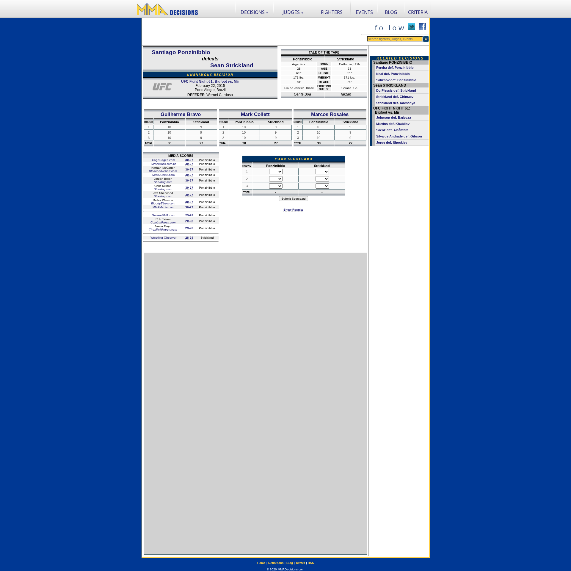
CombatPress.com (162, 222)
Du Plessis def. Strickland (396, 90)
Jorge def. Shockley (391, 142)
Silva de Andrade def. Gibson (399, 136)
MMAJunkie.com (163, 174)
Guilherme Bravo (181, 114)
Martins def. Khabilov (393, 124)
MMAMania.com (163, 207)
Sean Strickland (231, 65)
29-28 (189, 215)
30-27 (189, 160)
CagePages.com (163, 160)
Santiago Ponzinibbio (181, 52)
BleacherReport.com (163, 171)
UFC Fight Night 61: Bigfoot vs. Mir (210, 81)
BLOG (391, 12)
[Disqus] (255, 327)
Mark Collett (255, 114)
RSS (311, 562)
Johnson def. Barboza (393, 117)
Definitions (276, 562)
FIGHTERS (332, 12)
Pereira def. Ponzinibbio (395, 67)
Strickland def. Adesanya (395, 103)
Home (261, 562)
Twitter (300, 562)
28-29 (189, 237)
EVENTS (364, 12)
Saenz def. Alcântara (392, 130)
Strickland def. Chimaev (394, 96)
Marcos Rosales (330, 114)
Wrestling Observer (163, 237)
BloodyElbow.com (163, 203)
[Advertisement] (251, 31)
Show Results (293, 209)
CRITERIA (418, 12)
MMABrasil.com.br (163, 163)
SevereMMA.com (163, 215)
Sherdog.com (163, 182)
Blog (289, 562)
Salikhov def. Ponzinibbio (396, 80)
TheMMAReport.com (163, 229)
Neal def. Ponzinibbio (393, 74)
